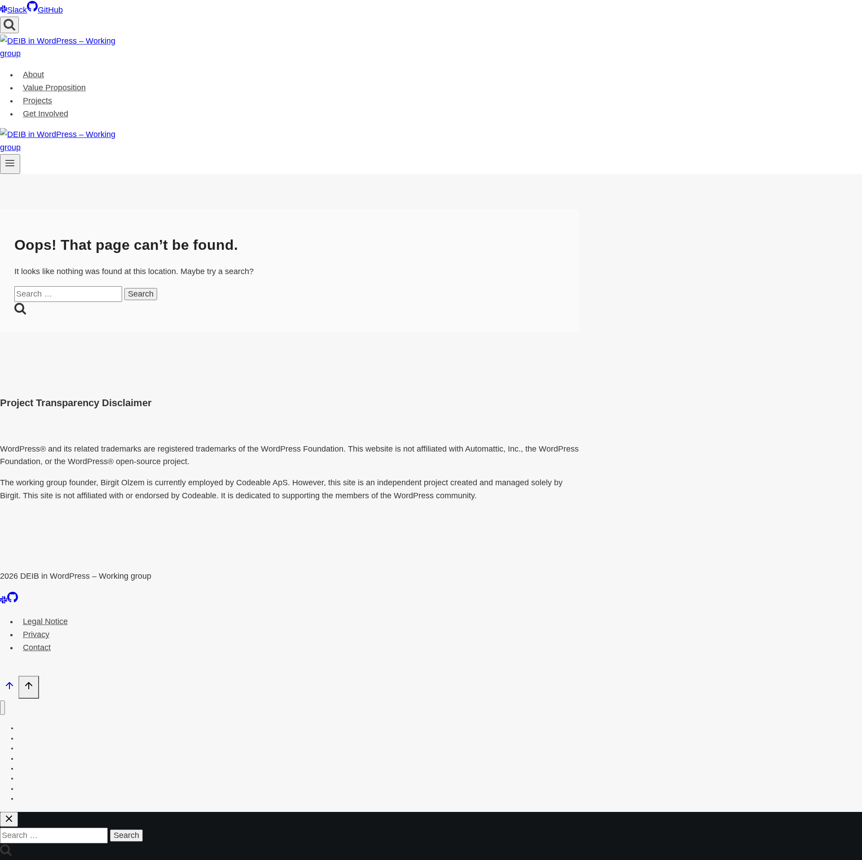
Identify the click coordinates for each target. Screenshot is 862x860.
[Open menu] (10, 164)
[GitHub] (12, 600)
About (33, 74)
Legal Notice (45, 621)
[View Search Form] (9, 25)
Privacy (36, 634)
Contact (37, 647)
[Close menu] (2, 707)
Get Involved (45, 113)
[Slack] (3, 600)
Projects (37, 100)
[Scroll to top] (9, 687)
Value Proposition (54, 87)
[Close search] (9, 819)
